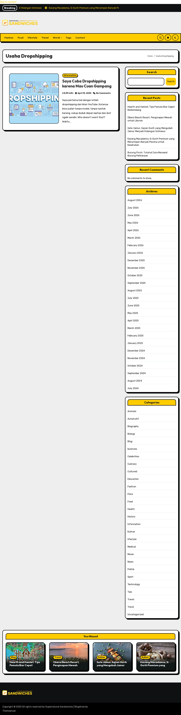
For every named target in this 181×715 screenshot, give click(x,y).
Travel (45, 37)
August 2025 (135, 290)
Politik (131, 569)
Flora (130, 494)
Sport (130, 576)
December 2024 (136, 350)
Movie (131, 554)
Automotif (133, 418)
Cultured (132, 471)
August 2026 (135, 200)
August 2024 (135, 380)
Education (133, 479)
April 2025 (133, 320)
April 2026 (133, 230)
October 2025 (135, 275)
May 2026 (133, 222)
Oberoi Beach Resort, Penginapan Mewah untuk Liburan (66, 665)
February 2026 (136, 245)
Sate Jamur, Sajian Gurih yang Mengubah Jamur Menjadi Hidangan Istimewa (112, 666)
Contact (80, 37)
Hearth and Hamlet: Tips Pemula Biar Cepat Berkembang (25, 665)
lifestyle (32, 37)
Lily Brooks (67, 93)
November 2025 (136, 268)
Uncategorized (136, 614)
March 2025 (134, 328)
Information (70, 75)
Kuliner (131, 531)
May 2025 (133, 313)
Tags (68, 37)
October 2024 (135, 365)
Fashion (9, 37)
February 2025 (136, 335)
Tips (130, 592)
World (56, 37)
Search (152, 72)
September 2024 (137, 373)
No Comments (103, 93)
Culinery (132, 464)
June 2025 (133, 305)
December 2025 (136, 260)
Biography (133, 426)
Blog (130, 441)
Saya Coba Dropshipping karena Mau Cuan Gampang (86, 83)
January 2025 (135, 343)
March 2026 (134, 237)
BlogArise (80, 706)
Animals (132, 411)
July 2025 (133, 298)
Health (131, 509)
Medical (132, 546)
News (130, 561)
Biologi (131, 434)
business (132, 449)
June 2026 (134, 215)
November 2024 (136, 358)
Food (20, 37)
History (131, 516)
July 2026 (133, 207)
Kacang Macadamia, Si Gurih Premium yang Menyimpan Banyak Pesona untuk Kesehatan (151, 141)
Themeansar (9, 710)
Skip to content (8, 2)
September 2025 (137, 283)
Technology (134, 584)
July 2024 (133, 388)
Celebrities (133, 456)
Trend (131, 607)
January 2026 (135, 253)
